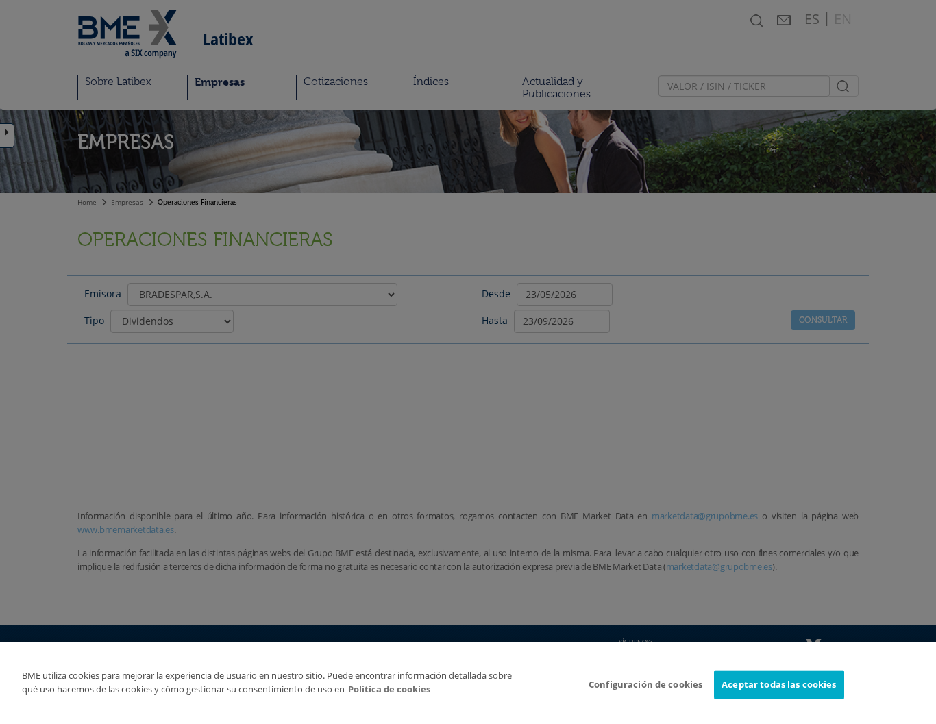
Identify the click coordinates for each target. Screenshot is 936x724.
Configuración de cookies (645, 684)
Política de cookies (389, 689)
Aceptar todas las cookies (779, 684)
